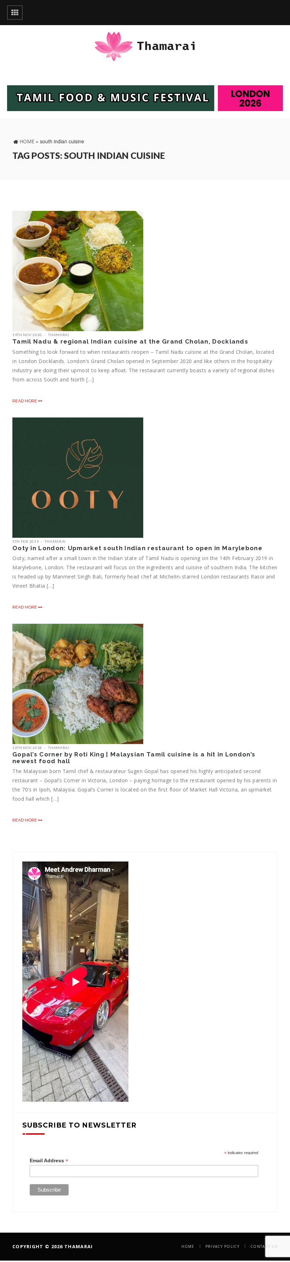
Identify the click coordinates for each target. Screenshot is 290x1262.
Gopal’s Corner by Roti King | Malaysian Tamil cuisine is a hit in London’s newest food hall (133, 758)
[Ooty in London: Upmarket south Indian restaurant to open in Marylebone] (77, 477)
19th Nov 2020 (27, 335)
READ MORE (25, 400)
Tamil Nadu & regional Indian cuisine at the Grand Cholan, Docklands (130, 341)
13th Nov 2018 (27, 747)
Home (26, 141)
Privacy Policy (222, 1246)
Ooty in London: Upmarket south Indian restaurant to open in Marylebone (137, 548)
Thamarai (58, 335)
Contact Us (264, 1246)
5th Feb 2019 (25, 541)
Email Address (49, 1160)
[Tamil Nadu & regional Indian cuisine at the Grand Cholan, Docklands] (77, 271)
